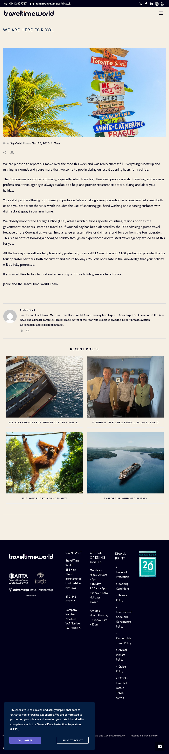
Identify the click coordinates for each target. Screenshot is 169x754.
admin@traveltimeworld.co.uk (52, 3)
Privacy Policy (121, 598)
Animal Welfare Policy (121, 654)
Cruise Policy (121, 669)
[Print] (14, 152)
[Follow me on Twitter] (22, 331)
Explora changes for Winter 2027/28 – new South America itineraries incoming (45, 422)
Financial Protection (122, 574)
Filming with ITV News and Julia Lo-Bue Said (125, 422)
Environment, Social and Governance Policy (124, 619)
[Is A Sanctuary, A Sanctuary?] (44, 462)
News (57, 143)
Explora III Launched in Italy (125, 498)
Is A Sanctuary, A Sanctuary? (44, 498)
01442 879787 (18, 3)
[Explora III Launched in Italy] (125, 462)
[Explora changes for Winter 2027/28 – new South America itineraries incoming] (44, 387)
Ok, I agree (25, 740)
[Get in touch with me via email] (27, 331)
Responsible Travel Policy (123, 641)
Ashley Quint (14, 143)
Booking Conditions (122, 586)
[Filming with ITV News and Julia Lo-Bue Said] (125, 387)
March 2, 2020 (41, 143)
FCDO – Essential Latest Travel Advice (122, 687)
